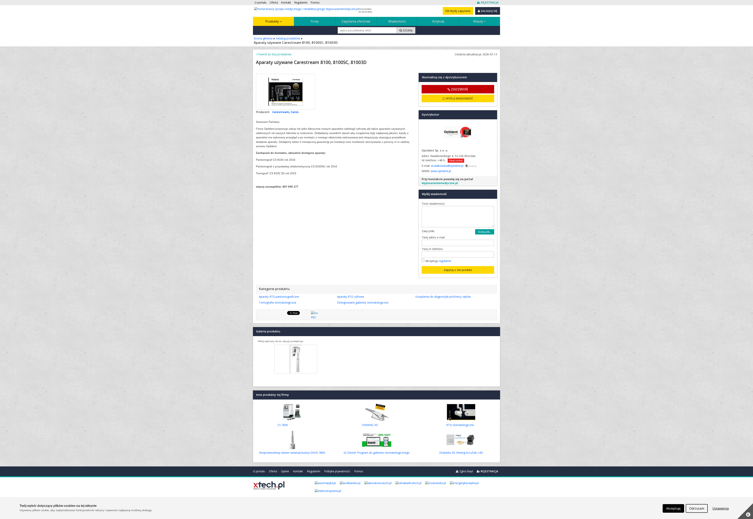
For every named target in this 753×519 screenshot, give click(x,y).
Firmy (315, 21)
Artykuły (438, 21)
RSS (313, 317)
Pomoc (358, 471)
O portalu (259, 471)
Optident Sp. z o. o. (435, 150)
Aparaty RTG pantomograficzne (279, 296)
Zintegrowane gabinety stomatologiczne (362, 302)
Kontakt (298, 471)
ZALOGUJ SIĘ (488, 11)
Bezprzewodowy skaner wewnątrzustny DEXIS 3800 (292, 452)
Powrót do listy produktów (274, 54)
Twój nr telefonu (433, 249)
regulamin (445, 261)
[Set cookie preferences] (745, 511)
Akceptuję (438, 261)
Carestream (280, 112)
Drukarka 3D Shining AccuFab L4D (461, 452)
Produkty (272, 21)
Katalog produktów (288, 38)
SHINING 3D (370, 425)
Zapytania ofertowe (355, 21)
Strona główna (263, 38)
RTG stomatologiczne (460, 425)
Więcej (478, 21)
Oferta (273, 471)
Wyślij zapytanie (459, 11)
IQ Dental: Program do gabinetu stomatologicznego (377, 452)
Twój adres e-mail (434, 237)
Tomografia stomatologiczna (277, 302)
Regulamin (313, 471)
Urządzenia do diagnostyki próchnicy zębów (443, 296)
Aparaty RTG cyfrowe (350, 296)
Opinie (285, 471)
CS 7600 (282, 425)
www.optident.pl (441, 171)
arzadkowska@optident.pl (447, 166)
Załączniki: (428, 231)
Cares (295, 112)
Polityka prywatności (337, 471)
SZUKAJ (407, 30)
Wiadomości (397, 21)
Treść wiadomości (434, 203)
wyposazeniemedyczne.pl (440, 183)
